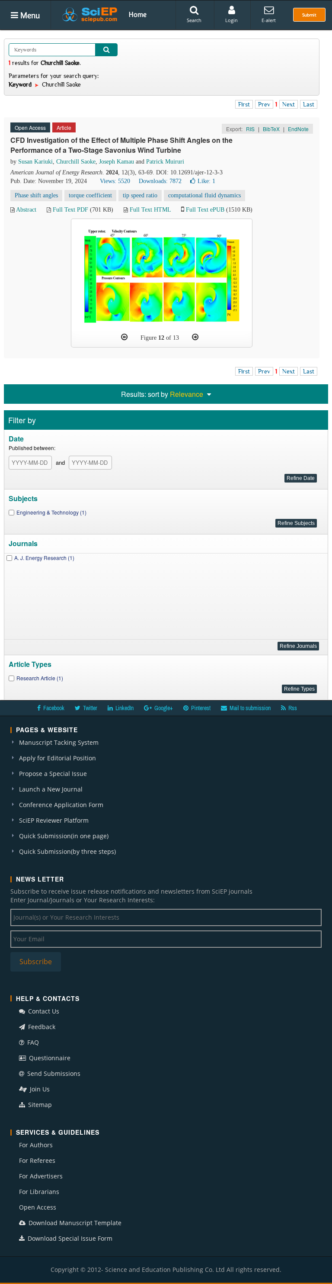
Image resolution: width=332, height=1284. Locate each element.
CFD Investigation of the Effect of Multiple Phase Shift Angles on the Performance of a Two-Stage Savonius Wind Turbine (121, 145)
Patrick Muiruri (165, 161)
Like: (206, 181)
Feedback (40, 1027)
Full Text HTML (150, 209)
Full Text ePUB (205, 209)
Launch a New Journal (51, 789)
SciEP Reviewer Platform (54, 820)
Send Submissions (53, 1073)
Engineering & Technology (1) (51, 512)
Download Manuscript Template (74, 1223)
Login (231, 20)
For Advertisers (41, 1176)
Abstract (26, 209)
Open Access (37, 1207)
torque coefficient (90, 195)
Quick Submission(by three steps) (67, 851)
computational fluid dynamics (204, 195)
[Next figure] (195, 337)
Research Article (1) (39, 678)
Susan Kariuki (35, 161)
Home (138, 14)
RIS (250, 128)
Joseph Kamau (116, 161)
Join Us (39, 1089)
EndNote (298, 128)
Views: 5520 (115, 181)
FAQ (32, 1042)
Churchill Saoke (76, 161)
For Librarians (39, 1191)
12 (161, 338)
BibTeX (271, 128)
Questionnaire (48, 1058)
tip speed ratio (140, 195)
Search (194, 20)
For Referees (37, 1160)
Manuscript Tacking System (59, 742)
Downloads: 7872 (160, 181)
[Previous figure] (124, 337)
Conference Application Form (61, 805)
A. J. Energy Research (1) (44, 557)
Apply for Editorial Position (57, 758)
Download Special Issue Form (69, 1238)
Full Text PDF (70, 209)
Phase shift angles (36, 195)
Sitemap (39, 1105)
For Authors (36, 1145)
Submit (309, 15)
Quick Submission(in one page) (64, 836)
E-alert (269, 20)
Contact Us (42, 1011)
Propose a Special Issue (53, 773)
